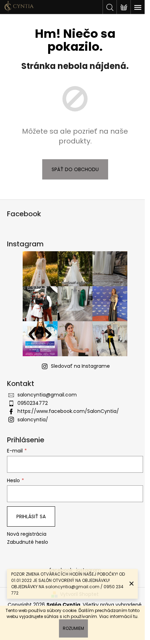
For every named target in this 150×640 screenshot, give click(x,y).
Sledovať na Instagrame (80, 366)
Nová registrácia (26, 534)
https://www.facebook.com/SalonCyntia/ (68, 411)
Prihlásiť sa (31, 516)
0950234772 (32, 403)
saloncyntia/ (32, 419)
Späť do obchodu (75, 169)
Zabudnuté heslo (27, 542)
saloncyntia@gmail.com (47, 394)
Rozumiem (73, 628)
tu (135, 616)
